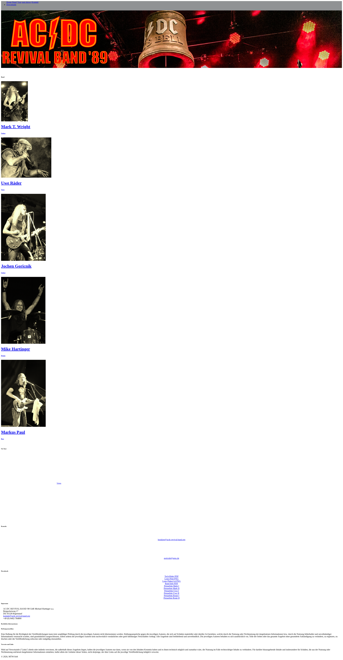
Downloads (11, 4)
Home (9, 2)
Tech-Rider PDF (172, 576)
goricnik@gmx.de (171, 558)
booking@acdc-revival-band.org (171, 540)
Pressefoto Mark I (171, 586)
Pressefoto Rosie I (171, 595)
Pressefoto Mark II (171, 588)
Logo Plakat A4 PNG (171, 581)
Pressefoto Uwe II (171, 593)
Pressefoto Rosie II (172, 598)
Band (14, 2)
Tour (19, 2)
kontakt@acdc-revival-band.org (16, 616)
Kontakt (35, 2)
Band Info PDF (171, 583)
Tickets (59, 483)
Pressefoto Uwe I (171, 591)
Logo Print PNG (172, 579)
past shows (26, 2)
